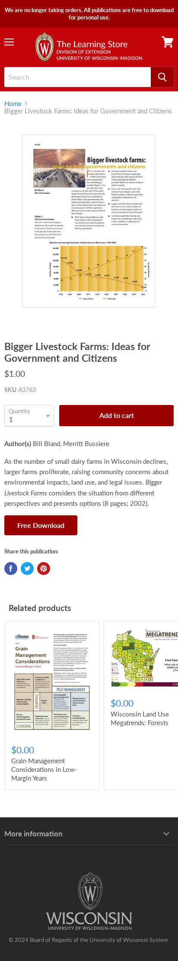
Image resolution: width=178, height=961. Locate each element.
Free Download (40, 525)
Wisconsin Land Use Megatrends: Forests (140, 718)
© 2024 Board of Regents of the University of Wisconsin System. (89, 939)
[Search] (162, 77)
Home (13, 103)
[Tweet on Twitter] (27, 568)
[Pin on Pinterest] (43, 568)
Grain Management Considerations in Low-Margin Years (44, 769)
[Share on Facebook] (10, 568)
